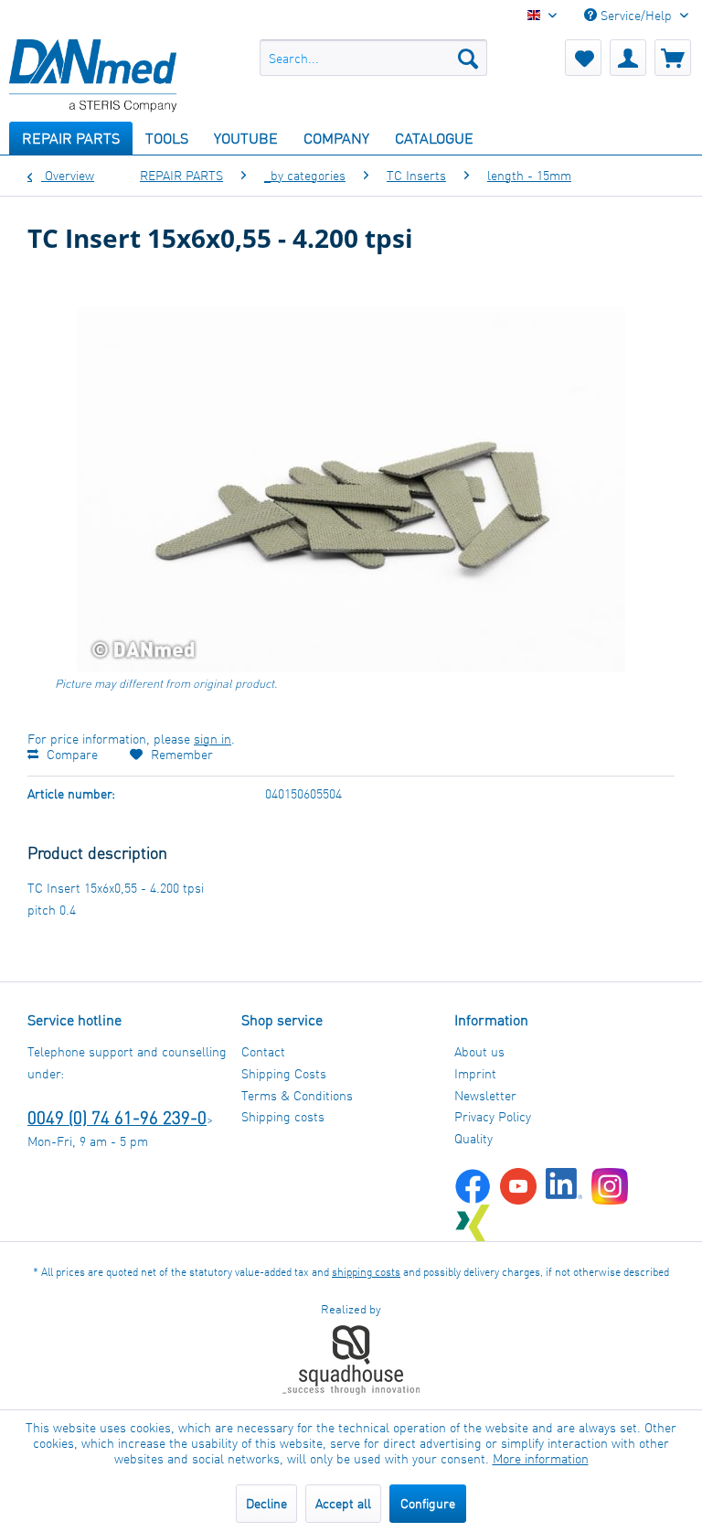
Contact (263, 1051)
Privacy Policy (492, 1116)
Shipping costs (282, 1116)
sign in (212, 738)
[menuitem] (374, 57)
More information (541, 1458)
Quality (473, 1138)
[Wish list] (583, 57)
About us (479, 1051)
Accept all (343, 1503)
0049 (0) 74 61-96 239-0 (117, 1117)
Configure (427, 1503)
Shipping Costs (283, 1073)
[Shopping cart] (672, 57)
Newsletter (485, 1095)
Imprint (475, 1073)
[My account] (628, 57)
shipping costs (366, 1272)
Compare (70, 754)
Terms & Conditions (297, 1095)
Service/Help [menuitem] (636, 15)
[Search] (468, 57)
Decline (266, 1503)
